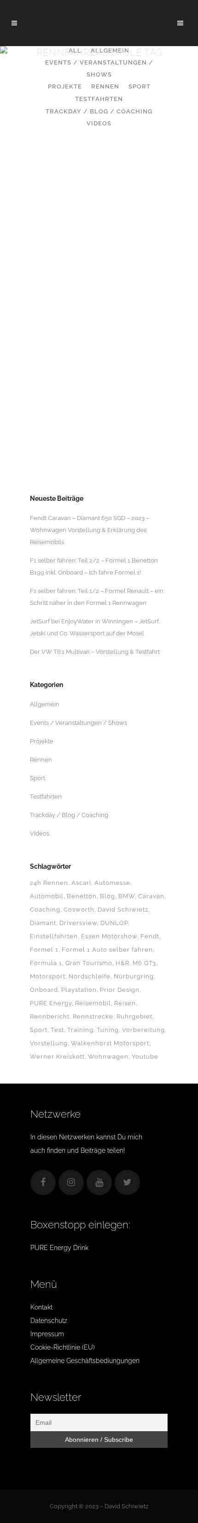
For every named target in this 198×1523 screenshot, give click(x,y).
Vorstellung (49, 1043)
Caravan (151, 896)
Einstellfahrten (54, 936)
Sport (37, 778)
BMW (126, 896)
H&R (122, 963)
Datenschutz (48, 1320)
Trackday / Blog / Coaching (69, 815)
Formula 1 (46, 963)
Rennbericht (50, 1016)
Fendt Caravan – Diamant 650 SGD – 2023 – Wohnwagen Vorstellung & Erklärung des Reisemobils (89, 530)
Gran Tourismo (88, 963)
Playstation (79, 989)
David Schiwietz (123, 909)
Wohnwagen (108, 1056)
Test (57, 1029)
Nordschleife (90, 976)
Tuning (108, 1029)
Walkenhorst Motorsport (110, 1043)
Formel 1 (44, 949)
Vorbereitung (143, 1029)
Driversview (78, 922)
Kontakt (41, 1307)
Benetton (82, 896)
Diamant (43, 922)
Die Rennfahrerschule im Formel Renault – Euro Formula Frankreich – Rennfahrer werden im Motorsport (99, 363)
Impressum (47, 1334)
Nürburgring (134, 976)
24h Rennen (49, 882)
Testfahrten (46, 796)
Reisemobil (93, 1003)
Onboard (44, 989)
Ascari (81, 882)
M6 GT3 (144, 963)
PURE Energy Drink (59, 1247)
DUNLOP (114, 922)
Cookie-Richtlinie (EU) (62, 1347)
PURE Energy (51, 1003)
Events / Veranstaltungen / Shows (78, 722)
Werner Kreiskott (57, 1056)
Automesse (112, 882)
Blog (107, 896)
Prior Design (120, 989)
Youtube (145, 1056)
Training (80, 1029)
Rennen (41, 759)
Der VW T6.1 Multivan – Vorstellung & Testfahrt (95, 651)
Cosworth (79, 909)
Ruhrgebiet (134, 1016)
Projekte (41, 741)
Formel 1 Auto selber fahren (107, 949)
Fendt (149, 936)
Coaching (45, 909)
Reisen (125, 1003)
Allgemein (44, 704)
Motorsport (47, 976)
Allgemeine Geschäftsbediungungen (85, 1360)
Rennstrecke (93, 1016)
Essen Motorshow (109, 936)
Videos (39, 833)
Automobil (47, 896)
